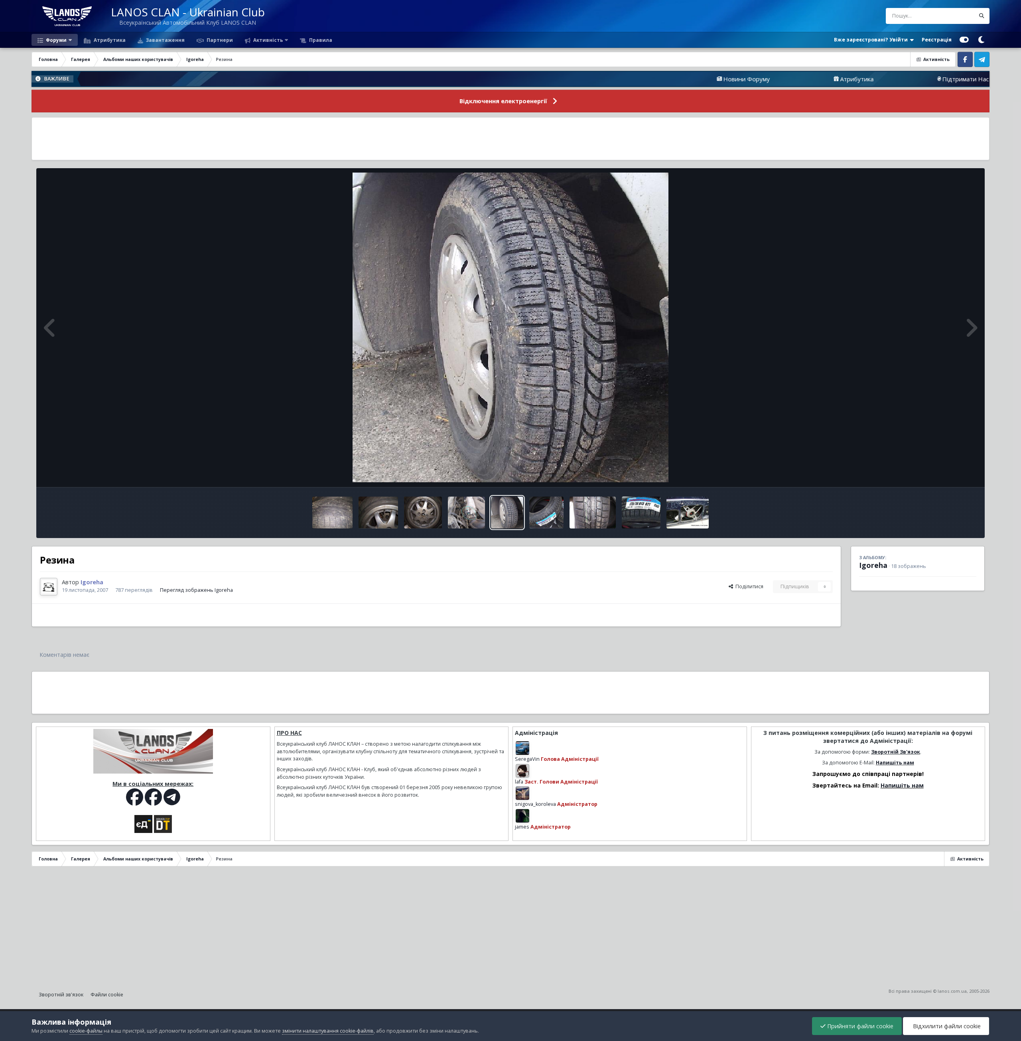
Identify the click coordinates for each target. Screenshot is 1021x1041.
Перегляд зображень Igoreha (196, 590)
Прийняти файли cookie (859, 1026)
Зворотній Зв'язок (895, 751)
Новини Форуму (680, 79)
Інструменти (951, 472)
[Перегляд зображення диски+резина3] (332, 512)
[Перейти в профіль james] (522, 816)
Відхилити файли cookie (946, 1026)
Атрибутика (109, 40)
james (522, 826)
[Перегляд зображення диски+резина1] (423, 512)
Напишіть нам (895, 762)
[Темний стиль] (981, 40)
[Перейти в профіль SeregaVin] (522, 748)
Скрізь (957, 16)
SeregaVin (527, 759)
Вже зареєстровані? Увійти (872, 39)
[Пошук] (981, 16)
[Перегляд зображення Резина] (507, 512)
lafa (519, 781)
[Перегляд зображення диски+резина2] (378, 512)
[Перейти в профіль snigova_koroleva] (522, 793)
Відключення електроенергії (503, 101)
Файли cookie (107, 994)
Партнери (219, 40)
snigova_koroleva (535, 804)
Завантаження (165, 40)
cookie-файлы (85, 1030)
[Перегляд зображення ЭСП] (687, 512)
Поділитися (748, 586)
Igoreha (873, 565)
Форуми (56, 40)
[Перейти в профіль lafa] (522, 771)
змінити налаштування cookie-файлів (328, 1030)
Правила (320, 40)
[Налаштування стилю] (964, 40)
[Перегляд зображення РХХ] (466, 512)
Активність (267, 40)
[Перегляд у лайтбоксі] (510, 327)
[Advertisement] (510, 139)
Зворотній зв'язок (61, 994)
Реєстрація (937, 39)
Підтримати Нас (899, 79)
